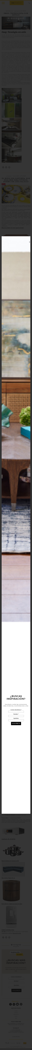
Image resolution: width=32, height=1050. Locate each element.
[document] (16, 525)
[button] (29, 242)
